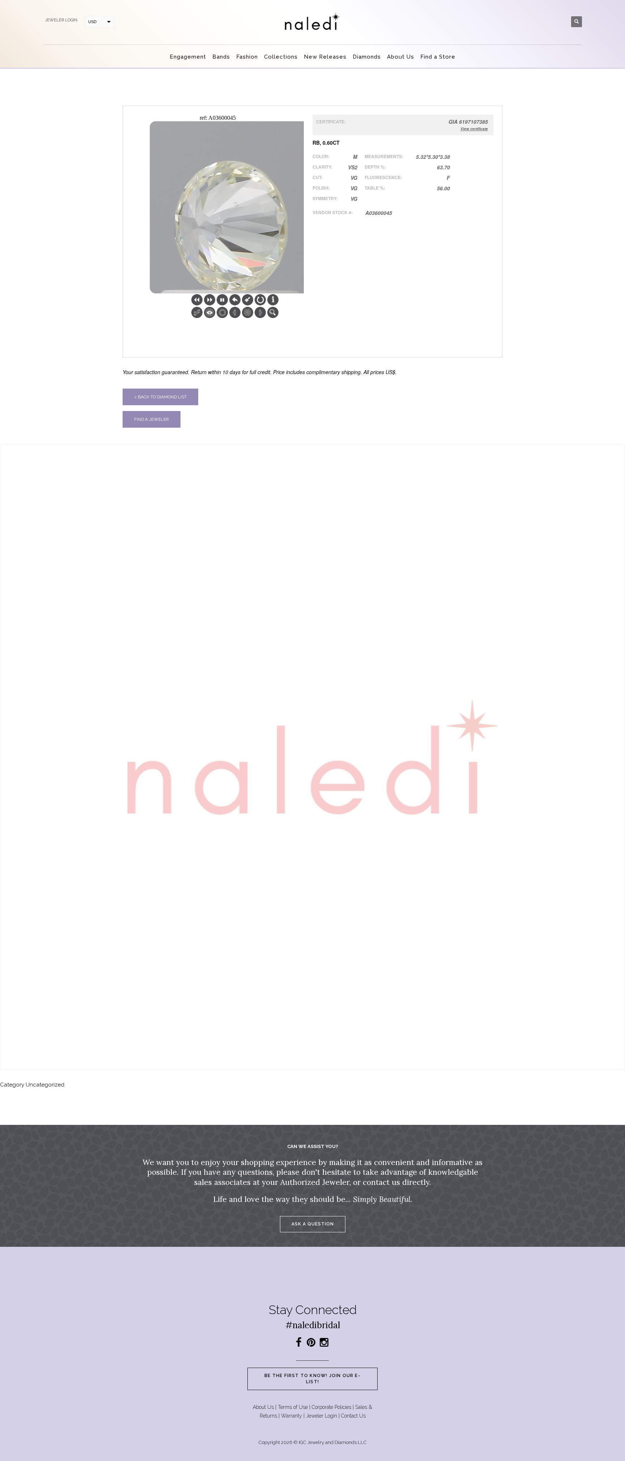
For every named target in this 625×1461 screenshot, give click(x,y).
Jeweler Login (321, 1416)
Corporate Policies (331, 1407)
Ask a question (313, 1224)
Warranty (291, 1416)
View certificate (474, 128)
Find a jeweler (151, 419)
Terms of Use (293, 1407)
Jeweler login (61, 20)
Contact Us (353, 1416)
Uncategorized (45, 1084)
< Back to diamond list (160, 396)
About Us (263, 1407)
